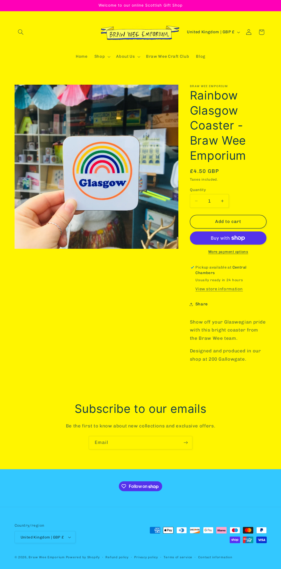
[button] (21, 32)
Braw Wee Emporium (47, 557)
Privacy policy (146, 557)
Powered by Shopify (83, 557)
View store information (219, 288)
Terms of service (178, 557)
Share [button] (201, 304)
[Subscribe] (185, 442)
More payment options (228, 252)
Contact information (215, 557)
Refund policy (117, 557)
